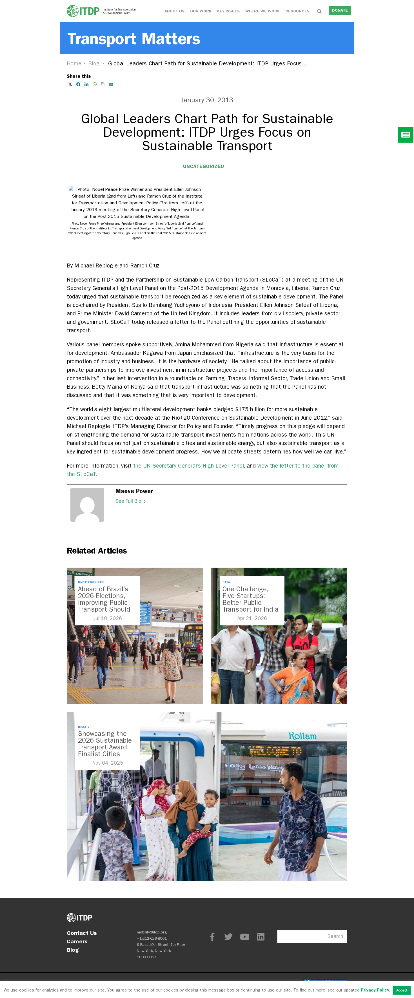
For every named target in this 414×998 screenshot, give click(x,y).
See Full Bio (128, 501)
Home (74, 63)
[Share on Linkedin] (86, 84)
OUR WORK (201, 11)
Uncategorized (203, 166)
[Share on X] (70, 84)
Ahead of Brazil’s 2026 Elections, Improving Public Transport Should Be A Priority (104, 602)
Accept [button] (401, 990)
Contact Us (82, 933)
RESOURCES (297, 11)
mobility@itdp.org (152, 932)
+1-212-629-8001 (152, 938)
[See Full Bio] (144, 501)
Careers (77, 941)
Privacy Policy (375, 990)
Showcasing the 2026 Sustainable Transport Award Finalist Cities (105, 744)
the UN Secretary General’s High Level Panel (188, 466)
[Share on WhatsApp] (94, 84)
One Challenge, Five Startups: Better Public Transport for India (250, 599)
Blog (94, 63)
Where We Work (262, 11)
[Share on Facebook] (78, 84)
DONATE (340, 10)
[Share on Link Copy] (102, 84)
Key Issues (228, 11)
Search (335, 936)
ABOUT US (174, 11)
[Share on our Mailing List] (111, 84)
